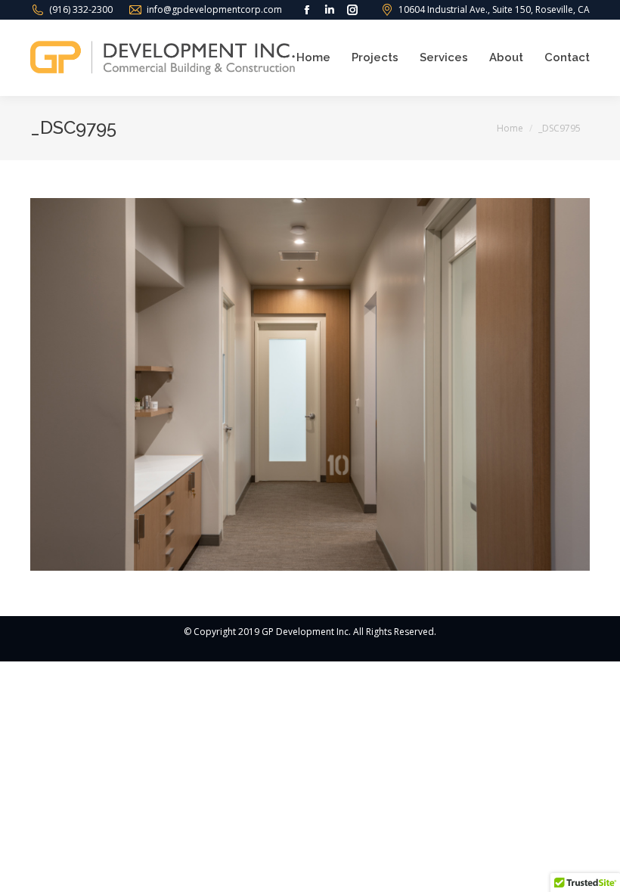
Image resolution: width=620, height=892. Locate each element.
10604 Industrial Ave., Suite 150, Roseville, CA (494, 9)
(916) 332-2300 (81, 9)
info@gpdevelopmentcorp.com (214, 9)
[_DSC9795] (310, 384)
